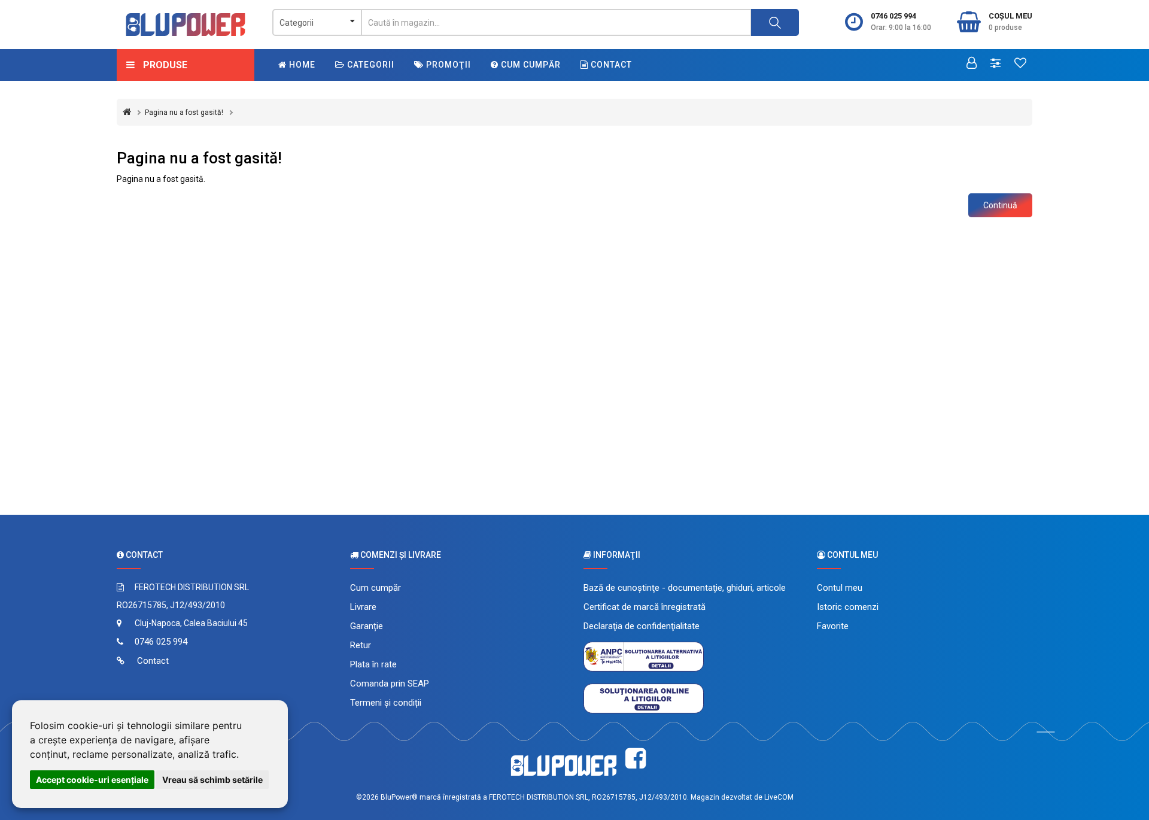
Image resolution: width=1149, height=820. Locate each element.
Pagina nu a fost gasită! (184, 112)
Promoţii (447, 64)
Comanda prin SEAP (389, 683)
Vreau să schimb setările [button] (212, 780)
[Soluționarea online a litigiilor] (643, 698)
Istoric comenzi (848, 607)
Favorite (833, 626)
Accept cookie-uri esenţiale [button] (92, 780)
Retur (360, 645)
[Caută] (775, 22)
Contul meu (839, 587)
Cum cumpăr (529, 64)
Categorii (369, 64)
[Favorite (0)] (1020, 64)
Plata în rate (373, 664)
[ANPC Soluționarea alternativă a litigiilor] (643, 656)
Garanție (366, 626)
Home (301, 64)
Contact (610, 64)
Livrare (363, 607)
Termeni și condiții (385, 702)
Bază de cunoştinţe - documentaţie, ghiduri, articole (684, 587)
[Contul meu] (971, 64)
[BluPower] (185, 24)
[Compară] (995, 64)
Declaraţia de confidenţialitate (641, 626)
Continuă (1000, 205)
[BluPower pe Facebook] (635, 759)
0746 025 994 (893, 15)
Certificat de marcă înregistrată (644, 607)
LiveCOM (779, 797)
